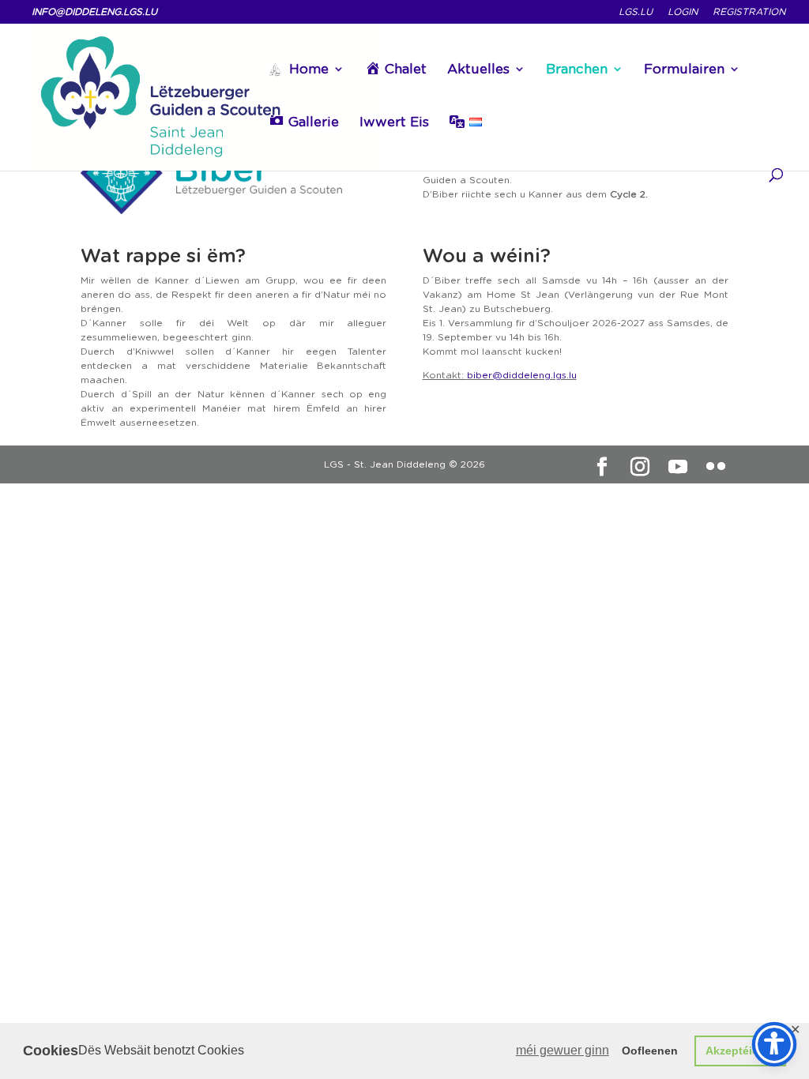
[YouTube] (677, 466)
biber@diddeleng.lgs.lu (522, 375)
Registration (749, 12)
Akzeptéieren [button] (741, 1050)
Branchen (577, 70)
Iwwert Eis (394, 123)
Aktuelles (478, 70)
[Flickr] (715, 466)
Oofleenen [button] (650, 1050)
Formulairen (684, 70)
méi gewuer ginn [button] (562, 1050)
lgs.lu (636, 12)
